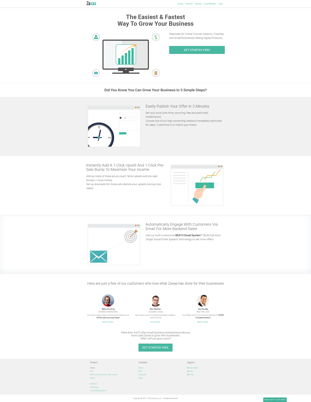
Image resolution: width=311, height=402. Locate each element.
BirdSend (93, 384)
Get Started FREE (197, 49)
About (140, 368)
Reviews (198, 4)
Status (92, 378)
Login (220, 4)
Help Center (193, 368)
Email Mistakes (210, 4)
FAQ (91, 371)
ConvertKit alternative (98, 391)
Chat (191, 371)
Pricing (180, 4)
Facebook (142, 375)
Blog (140, 371)
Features (189, 4)
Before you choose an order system (103, 375)
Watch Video (108, 322)
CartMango (94, 387)
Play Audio (155, 322)
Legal (140, 378)
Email (191, 375)
